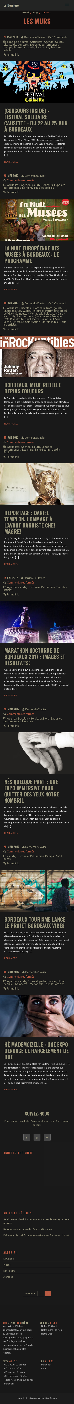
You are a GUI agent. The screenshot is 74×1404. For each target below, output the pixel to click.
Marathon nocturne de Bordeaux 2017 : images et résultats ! (34, 656)
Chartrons (9, 310)
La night (27, 187)
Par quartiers (25, 316)
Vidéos (6, 1264)
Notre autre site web (51, 1330)
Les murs (27, 449)
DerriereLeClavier (34, 37)
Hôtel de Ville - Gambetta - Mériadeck (35, 312)
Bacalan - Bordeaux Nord (36, 308)
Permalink (13, 54)
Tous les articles (44, 187)
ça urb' (59, 41)
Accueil (25, 12)
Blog (35, 12)
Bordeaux (46, 1364)
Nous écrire (9, 1271)
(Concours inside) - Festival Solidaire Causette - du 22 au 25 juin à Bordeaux (36, 120)
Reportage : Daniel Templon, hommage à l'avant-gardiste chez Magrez (30, 522)
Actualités (36, 41)
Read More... (11, 162)
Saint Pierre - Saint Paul (39, 319)
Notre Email (47, 1333)
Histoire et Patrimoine (45, 310)
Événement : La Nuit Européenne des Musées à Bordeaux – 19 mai (36, 1235)
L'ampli (7, 47)
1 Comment (59, 303)
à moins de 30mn (18, 41)
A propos (8, 1277)
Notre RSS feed (49, 1326)
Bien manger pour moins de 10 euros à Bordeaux (27, 1229)
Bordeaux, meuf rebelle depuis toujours (32, 388)
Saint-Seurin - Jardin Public (42, 321)
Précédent (30, 1293)
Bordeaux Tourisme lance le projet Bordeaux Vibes (34, 922)
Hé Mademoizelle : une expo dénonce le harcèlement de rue (36, 1051)
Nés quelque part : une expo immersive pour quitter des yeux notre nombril (31, 791)
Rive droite (42, 47)
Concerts (23, 44)
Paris (43, 1368)
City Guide (9, 44)
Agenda (49, 41)
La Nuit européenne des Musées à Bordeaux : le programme (32, 254)
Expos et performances (44, 44)
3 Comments (59, 37)
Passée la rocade (23, 47)
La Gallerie (8, 1258)
